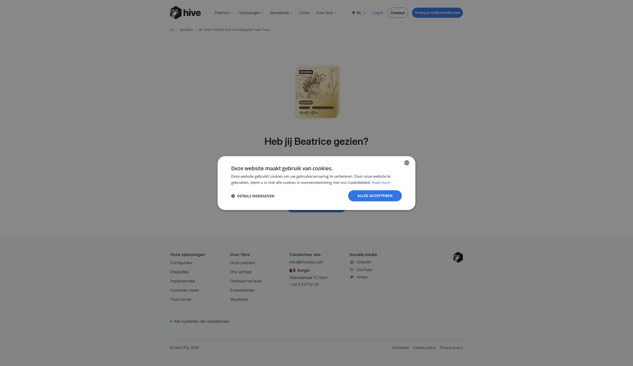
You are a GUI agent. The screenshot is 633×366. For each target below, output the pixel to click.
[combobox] (406, 162)
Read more (381, 182)
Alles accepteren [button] (375, 195)
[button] (252, 195)
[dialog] (316, 183)
